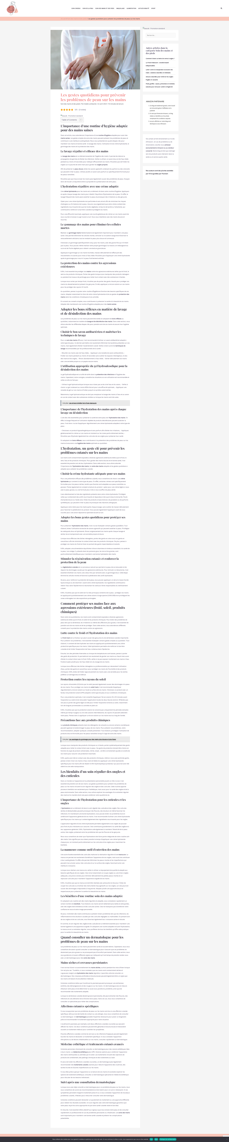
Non (156, 1139)
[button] (221, 8)
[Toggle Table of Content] (80, 119)
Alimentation (131, 8)
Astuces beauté (143, 8)
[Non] (227, 1139)
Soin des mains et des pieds (104, 8)
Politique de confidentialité (168, 1139)
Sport (153, 8)
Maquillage (120, 8)
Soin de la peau (88, 8)
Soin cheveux (75, 8)
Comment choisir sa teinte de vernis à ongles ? (160, 58)
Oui (151, 1139)
